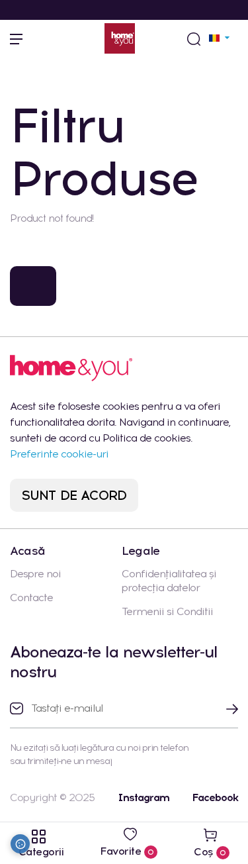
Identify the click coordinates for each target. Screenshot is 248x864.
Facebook (215, 797)
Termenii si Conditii (167, 611)
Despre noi (35, 573)
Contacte (31, 597)
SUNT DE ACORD (74, 495)
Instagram (143, 797)
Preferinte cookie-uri (59, 454)
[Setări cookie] (20, 843)
